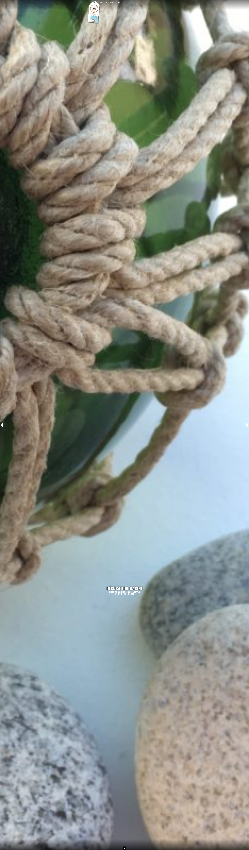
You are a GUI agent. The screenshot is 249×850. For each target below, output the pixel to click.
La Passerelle (112, 2)
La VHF (119, 2)
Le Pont (106, 2)
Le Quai (101, 2)
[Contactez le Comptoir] (159, 3)
